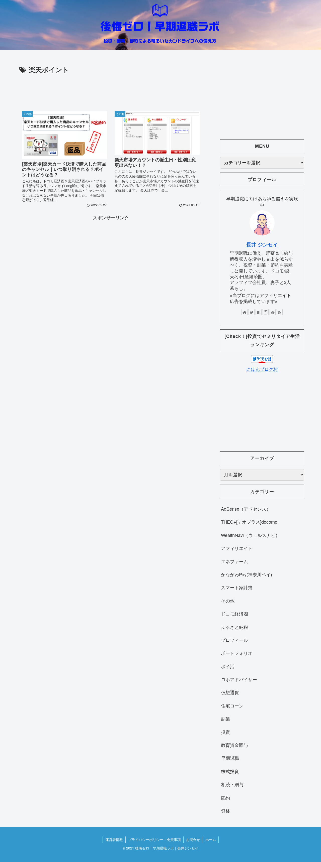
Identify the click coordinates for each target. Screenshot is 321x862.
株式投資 (230, 771)
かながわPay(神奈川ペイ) (246, 574)
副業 (225, 718)
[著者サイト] (245, 312)
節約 (225, 797)
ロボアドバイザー (239, 679)
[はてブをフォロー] (259, 312)
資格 (225, 810)
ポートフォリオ (237, 653)
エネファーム (234, 561)
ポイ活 (227, 666)
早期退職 (230, 758)
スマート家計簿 (237, 587)
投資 (225, 732)
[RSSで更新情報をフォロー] (280, 312)
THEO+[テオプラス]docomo (249, 521)
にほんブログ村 (262, 369)
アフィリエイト (237, 548)
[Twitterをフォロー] (252, 312)
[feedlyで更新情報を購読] (273, 312)
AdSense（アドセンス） (246, 508)
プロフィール (234, 640)
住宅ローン (232, 705)
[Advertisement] (110, 89)
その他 (227, 600)
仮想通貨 (230, 692)
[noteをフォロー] (266, 312)
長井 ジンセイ (262, 244)
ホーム (210, 839)
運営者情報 (114, 839)
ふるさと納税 (234, 627)
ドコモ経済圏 (234, 613)
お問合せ (193, 839)
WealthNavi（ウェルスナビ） (250, 535)
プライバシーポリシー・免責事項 (154, 839)
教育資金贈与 (234, 745)
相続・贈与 (232, 784)
